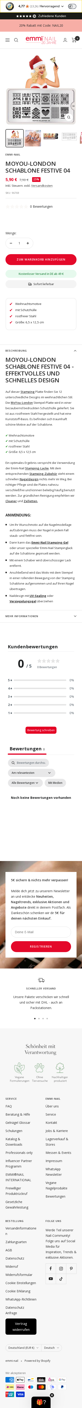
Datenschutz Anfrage (14, 1310)
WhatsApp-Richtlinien (20, 1299)
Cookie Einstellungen (20, 1283)
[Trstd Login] (75, 6)
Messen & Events (58, 1152)
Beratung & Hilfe (17, 1114)
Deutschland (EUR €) (21, 1348)
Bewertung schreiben (41, 730)
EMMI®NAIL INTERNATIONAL (18, 1177)
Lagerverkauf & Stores (57, 1142)
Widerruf (11, 1266)
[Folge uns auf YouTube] (51, 1279)
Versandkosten (42, 186)
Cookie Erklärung (17, 1291)
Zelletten (30, 501)
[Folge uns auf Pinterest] (71, 1268)
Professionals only (19, 1152)
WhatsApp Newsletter (54, 1172)
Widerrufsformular (18, 1275)
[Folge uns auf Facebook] (51, 1268)
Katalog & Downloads (13, 1142)
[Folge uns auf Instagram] (61, 1268)
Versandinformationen (20, 1231)
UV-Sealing (38, 596)
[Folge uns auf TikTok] (61, 1279)
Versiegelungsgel (23, 601)
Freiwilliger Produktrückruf (16, 1191)
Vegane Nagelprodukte (56, 1185)
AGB (8, 1250)
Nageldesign (29, 479)
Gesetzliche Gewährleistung (16, 1204)
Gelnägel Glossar (17, 1122)
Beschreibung (16, 350)
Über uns (52, 1106)
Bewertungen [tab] (27, 749)
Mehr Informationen (21, 616)
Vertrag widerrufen (21, 1326)
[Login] (65, 40)
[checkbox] (55, 783)
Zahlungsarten (16, 1242)
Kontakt (51, 1122)
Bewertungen (55, 1196)
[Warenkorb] (74, 40)
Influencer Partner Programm (18, 1163)
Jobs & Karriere (57, 1131)
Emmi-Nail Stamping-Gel (49, 542)
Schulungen (13, 1131)
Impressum (54, 1161)
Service (51, 1114)
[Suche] (16, 40)
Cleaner (11, 501)
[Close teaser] (52, 1395)
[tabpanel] (41, 803)
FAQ (8, 1106)
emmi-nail (12, 154)
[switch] (72, 6)
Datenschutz (14, 1258)
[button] (41, 680)
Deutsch (49, 1348)
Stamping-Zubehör (43, 474)
